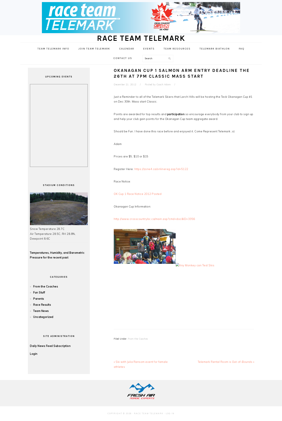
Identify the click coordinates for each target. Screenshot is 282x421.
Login (34, 353)
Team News (41, 310)
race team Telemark (141, 38)
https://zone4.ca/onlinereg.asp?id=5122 (161, 169)
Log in (170, 413)
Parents (38, 298)
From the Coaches (138, 338)
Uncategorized (43, 316)
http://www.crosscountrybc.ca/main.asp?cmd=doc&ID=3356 (154, 219)
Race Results (42, 304)
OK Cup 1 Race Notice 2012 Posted (137, 193)
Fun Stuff (39, 292)
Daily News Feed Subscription (50, 345)
